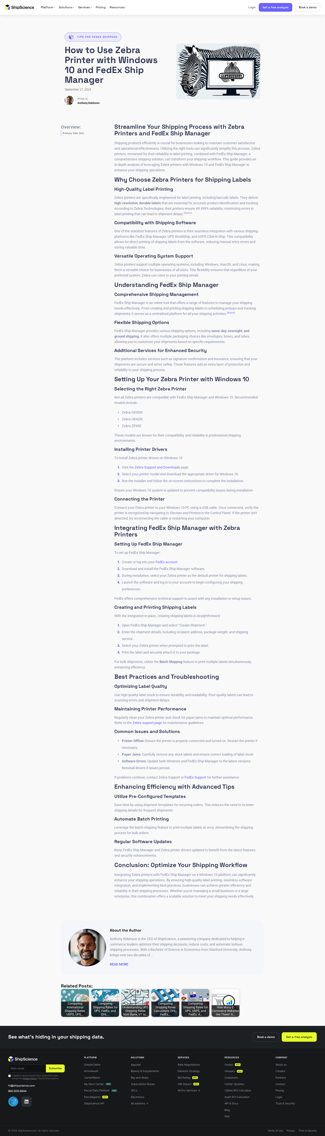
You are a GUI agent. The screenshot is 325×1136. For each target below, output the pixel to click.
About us (281, 1064)
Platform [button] (48, 7)
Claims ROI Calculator (238, 1090)
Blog (227, 1110)
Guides (232, 1064)
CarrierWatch (92, 1077)
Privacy (291, 1130)
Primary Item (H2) (73, 133)
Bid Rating (187, 1077)
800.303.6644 (17, 1091)
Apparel (135, 1064)
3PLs (134, 1090)
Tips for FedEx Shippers (97, 37)
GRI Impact (188, 1084)
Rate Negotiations (189, 1064)
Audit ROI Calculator (237, 1097)
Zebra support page (147, 723)
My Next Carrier (97, 1084)
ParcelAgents (95, 1097)
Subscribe (55, 1068)
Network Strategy (189, 1071)
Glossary (233, 1071)
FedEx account (167, 562)
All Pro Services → (189, 1090)
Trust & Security (285, 1103)
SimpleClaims (92, 1064)
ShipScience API (94, 1103)
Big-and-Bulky (140, 1077)
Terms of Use (275, 1130)
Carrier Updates (234, 1084)
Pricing (101, 7)
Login (252, 7)
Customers (231, 1077)
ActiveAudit (91, 1071)
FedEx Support (195, 777)
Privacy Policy (30, 1078)
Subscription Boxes (143, 1084)
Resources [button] (118, 7)
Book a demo (308, 7)
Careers (280, 1071)
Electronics (137, 1097)
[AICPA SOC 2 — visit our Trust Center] (13, 1101)
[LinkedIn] (26, 1101)
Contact (280, 1084)
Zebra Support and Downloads (157, 467)
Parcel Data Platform (100, 1090)
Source (231, 312)
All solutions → (139, 1103)
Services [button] (85, 7)
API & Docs (231, 1103)
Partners (281, 1077)
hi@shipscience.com (21, 1085)
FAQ (227, 1116)
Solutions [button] (66, 7)
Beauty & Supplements (145, 1071)
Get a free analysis (276, 7)
